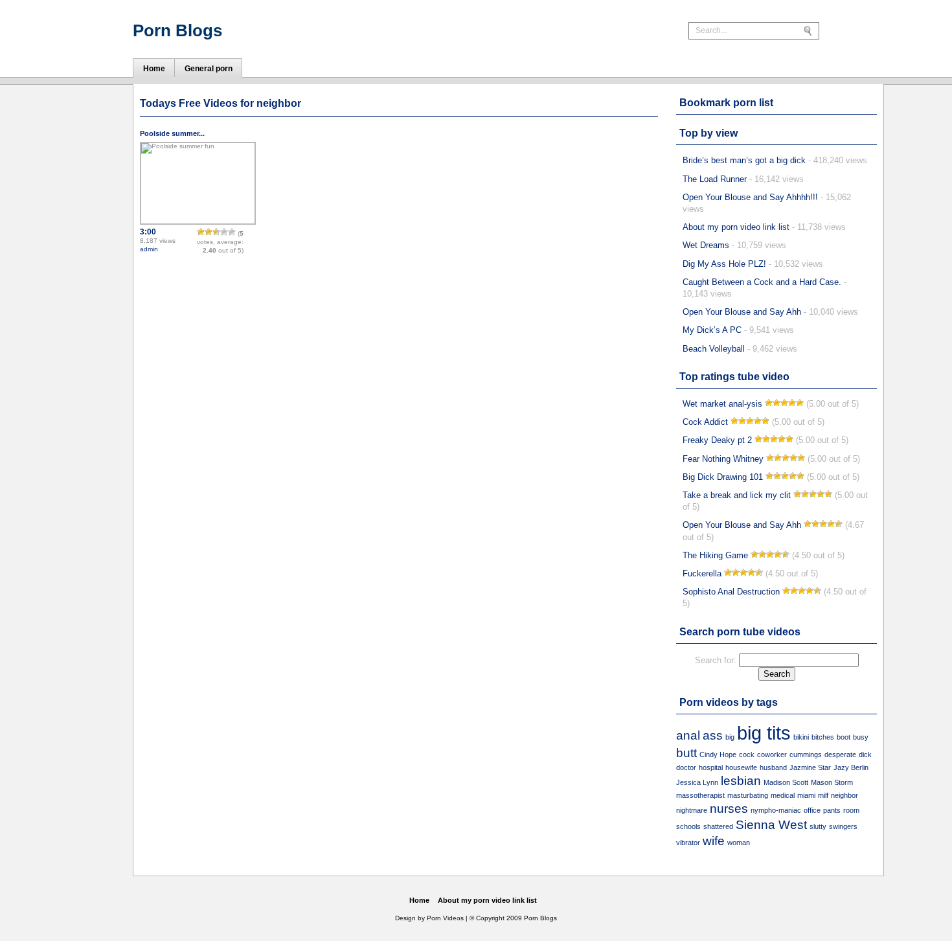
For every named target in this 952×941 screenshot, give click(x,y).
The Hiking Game (715, 555)
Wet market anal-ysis (722, 404)
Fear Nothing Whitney (723, 459)
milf (823, 795)
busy (860, 737)
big (729, 737)
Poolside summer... (172, 133)
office (812, 810)
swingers (843, 826)
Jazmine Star (810, 767)
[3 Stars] (216, 232)
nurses (729, 808)
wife (714, 841)
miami (806, 795)
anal (688, 735)
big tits (764, 732)
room (851, 810)
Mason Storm (832, 782)
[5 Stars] (232, 232)
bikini (801, 737)
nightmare (691, 810)
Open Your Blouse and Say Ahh (742, 312)
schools (688, 826)
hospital (711, 767)
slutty (818, 826)
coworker (772, 754)
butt (686, 753)
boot (843, 737)
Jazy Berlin (850, 767)
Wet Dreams (706, 245)
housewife (741, 767)
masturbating (747, 795)
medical (783, 795)
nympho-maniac (776, 810)
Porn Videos (445, 918)
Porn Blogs (177, 30)
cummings (805, 754)
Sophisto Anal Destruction (731, 591)
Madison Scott (786, 782)
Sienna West (771, 825)
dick (865, 754)
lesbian (741, 781)
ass (713, 735)
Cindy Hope (717, 754)
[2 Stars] (208, 232)
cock (746, 754)
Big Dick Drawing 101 (723, 477)
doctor (686, 767)
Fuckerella (702, 573)
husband (773, 767)
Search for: (715, 660)
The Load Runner (715, 179)
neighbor (844, 795)
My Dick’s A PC (712, 330)
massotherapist (700, 795)
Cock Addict (705, 422)
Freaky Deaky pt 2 (717, 440)
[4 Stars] (224, 232)
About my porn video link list (736, 227)
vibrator (688, 842)
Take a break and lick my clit (737, 495)
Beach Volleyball (714, 349)
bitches (822, 737)
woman (738, 842)
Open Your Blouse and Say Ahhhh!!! (750, 197)
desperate (840, 754)
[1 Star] (201, 232)
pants (832, 810)
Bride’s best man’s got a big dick (744, 160)
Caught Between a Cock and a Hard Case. (762, 282)
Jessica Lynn (697, 782)
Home (419, 900)
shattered (718, 826)
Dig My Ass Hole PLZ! (724, 264)
